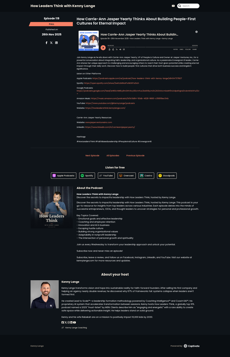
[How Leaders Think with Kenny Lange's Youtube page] (173, 6)
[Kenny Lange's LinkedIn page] (71, 322)
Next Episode (92, 155)
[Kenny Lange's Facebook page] (63, 322)
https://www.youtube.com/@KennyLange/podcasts (110, 103)
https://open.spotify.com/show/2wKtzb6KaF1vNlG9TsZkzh (111, 83)
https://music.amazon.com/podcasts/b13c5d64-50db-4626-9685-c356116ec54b (130, 98)
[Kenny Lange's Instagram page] (68, 322)
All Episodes (112, 155)
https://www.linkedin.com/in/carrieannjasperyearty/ (110, 127)
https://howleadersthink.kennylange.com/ (105, 108)
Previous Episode (135, 155)
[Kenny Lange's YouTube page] (74, 322)
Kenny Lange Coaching (76, 327)
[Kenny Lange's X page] (65, 322)
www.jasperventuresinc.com (98, 122)
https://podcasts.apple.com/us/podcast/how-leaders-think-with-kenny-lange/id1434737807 (137, 78)
